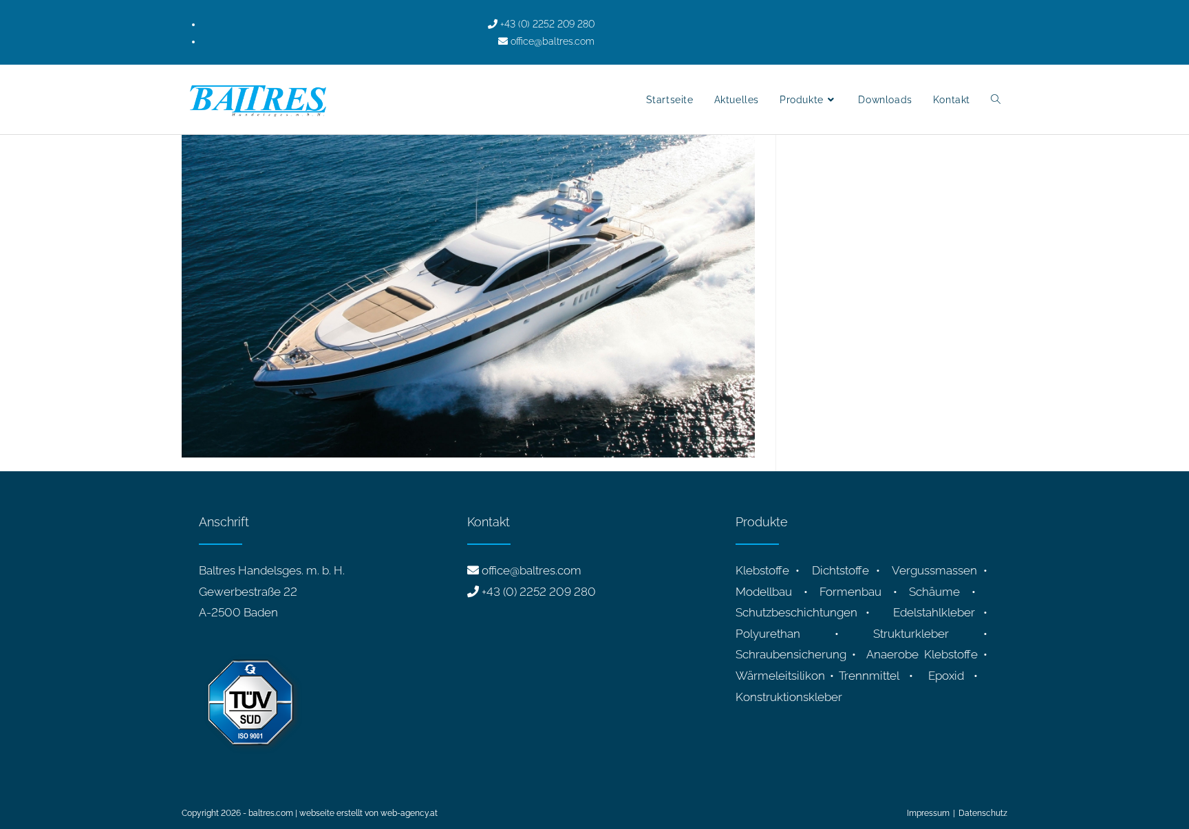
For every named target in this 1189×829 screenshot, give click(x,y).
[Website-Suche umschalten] (996, 99)
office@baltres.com (531, 570)
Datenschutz (982, 813)
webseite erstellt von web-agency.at (368, 813)
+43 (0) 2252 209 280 (539, 592)
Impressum (928, 813)
